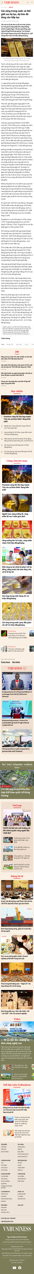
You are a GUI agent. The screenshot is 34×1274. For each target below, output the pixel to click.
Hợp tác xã (4, 1194)
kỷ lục (27, 344)
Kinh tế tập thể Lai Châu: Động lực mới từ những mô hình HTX (22, 867)
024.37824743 (18, 1262)
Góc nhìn (4, 1170)
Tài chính (4, 7)
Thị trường (4, 1176)
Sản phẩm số (22, 1179)
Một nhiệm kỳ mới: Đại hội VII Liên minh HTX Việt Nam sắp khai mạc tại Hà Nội (22, 1134)
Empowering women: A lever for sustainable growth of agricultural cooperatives (15, 722)
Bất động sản (12, 646)
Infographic (18, 764)
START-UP (21, 1191)
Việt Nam (3, 1147)
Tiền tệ (11, 7)
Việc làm (4, 1210)
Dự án (19, 1165)
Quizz (17, 768)
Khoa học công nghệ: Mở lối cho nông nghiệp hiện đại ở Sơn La (20, 1076)
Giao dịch (4, 1167)
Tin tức (20, 1163)
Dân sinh (4, 1207)
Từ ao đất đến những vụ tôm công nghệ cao (21, 848)
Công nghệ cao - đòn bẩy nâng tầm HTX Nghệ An (22, 857)
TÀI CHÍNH (21, 1144)
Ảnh (3, 764)
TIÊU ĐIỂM (4, 1144)
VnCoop (17, 805)
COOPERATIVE (5, 1191)
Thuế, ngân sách (23, 1154)
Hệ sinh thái (21, 1199)
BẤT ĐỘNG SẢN (22, 1160)
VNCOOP (20, 1205)
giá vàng (19, 344)
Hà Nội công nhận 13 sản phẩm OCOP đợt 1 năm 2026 (22, 840)
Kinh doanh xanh (6, 1199)
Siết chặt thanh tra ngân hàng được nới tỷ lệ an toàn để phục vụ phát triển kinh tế (16, 374)
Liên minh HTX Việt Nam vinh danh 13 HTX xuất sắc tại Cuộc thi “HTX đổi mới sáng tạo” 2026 (16, 366)
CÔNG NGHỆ (21, 1174)
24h (2, 1163)
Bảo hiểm (16, 662)
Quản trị (4, 1183)
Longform (28, 764)
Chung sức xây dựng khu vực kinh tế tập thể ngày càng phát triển (15, 382)
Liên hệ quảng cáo (7, 1221)
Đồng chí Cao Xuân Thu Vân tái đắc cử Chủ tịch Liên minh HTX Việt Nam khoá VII (16, 358)
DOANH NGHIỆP (5, 1174)
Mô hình (3, 1196)
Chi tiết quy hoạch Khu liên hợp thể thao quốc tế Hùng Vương (15, 792)
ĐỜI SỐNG (4, 1205)
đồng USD (9, 344)
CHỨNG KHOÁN (5, 1160)
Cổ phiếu (4, 1165)
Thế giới (3, 1149)
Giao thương (5, 1181)
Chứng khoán (12, 631)
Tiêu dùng (4, 1179)
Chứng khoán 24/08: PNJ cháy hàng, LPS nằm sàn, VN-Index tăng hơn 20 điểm (17, 635)
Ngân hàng (5, 662)
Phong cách (5, 1212)
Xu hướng (21, 1176)
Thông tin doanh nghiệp (6, 1186)
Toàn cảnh (21, 1167)
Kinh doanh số (22, 1156)
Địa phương (5, 1151)
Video (9, 764)
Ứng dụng (21, 1181)
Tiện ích (20, 1170)
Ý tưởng (20, 1196)
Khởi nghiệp (22, 1194)
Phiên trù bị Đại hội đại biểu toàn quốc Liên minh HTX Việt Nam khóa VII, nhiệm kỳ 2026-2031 (22, 1121)
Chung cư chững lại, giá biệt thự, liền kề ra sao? (16, 650)
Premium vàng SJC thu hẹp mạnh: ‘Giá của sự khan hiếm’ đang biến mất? (17, 418)
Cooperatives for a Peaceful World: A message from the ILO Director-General (17, 694)
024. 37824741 (11, 1218)
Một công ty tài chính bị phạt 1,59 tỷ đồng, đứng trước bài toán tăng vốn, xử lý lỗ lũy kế (18, 440)
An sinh (3, 1201)
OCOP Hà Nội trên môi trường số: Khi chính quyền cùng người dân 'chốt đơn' (16, 830)
